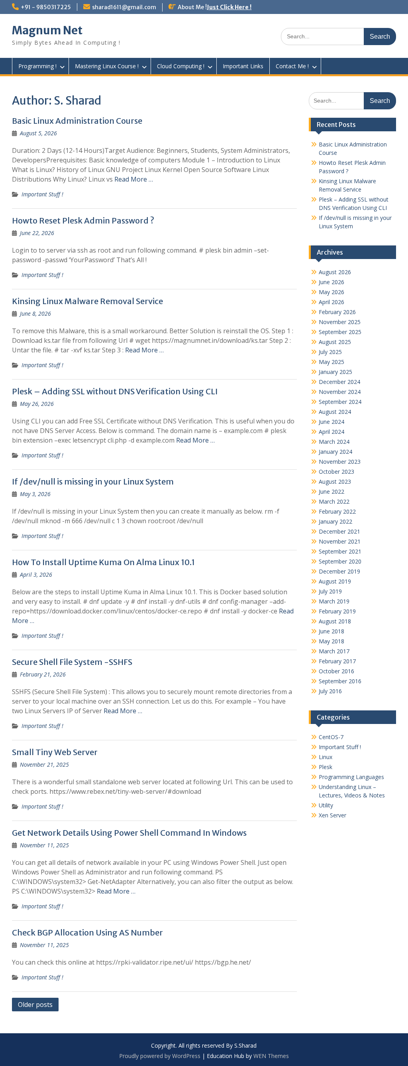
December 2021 (339, 531)
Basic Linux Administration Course (77, 121)
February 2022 (337, 511)
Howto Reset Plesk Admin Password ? (83, 220)
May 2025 (331, 362)
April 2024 (331, 431)
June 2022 (331, 491)
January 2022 (335, 521)
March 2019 (334, 601)
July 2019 (330, 591)
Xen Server (332, 815)
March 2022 (334, 501)
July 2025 (330, 352)
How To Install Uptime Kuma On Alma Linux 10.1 (103, 562)
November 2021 (340, 541)
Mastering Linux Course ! (107, 66)
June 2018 (331, 631)
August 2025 (335, 342)
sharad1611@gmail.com (124, 7)
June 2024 (331, 421)
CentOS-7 (331, 737)
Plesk (325, 767)
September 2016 (340, 681)
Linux (325, 757)
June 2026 (331, 282)
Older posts (35, 1004)
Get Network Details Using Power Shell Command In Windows (129, 833)
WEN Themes (271, 1056)
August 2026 (335, 272)
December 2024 (339, 382)
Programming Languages (351, 777)
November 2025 (340, 322)
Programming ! (37, 66)
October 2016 (336, 671)
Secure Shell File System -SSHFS (72, 662)
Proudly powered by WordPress (159, 1056)
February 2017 (337, 661)
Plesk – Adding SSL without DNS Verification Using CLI (115, 391)
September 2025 (340, 332)
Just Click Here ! (229, 7)
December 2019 (339, 571)
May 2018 (331, 641)
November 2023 (340, 461)
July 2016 (330, 691)
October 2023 (336, 471)
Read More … (133, 179)
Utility (326, 805)
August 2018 (335, 621)
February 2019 (337, 611)
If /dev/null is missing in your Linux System (93, 482)
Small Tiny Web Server (55, 752)
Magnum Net (47, 30)
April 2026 (331, 302)
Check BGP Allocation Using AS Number (87, 932)
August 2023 (335, 481)
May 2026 (331, 292)
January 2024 (335, 451)
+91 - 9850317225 (46, 7)
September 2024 (340, 401)
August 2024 (335, 411)
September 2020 (340, 561)
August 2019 (335, 581)
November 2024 (340, 392)
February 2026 (337, 312)
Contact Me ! (292, 66)
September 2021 (340, 551)
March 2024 (334, 441)
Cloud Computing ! (180, 66)
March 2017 (334, 651)
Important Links (243, 66)
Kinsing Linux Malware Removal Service (87, 301)
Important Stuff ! (42, 194)
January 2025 (335, 372)
